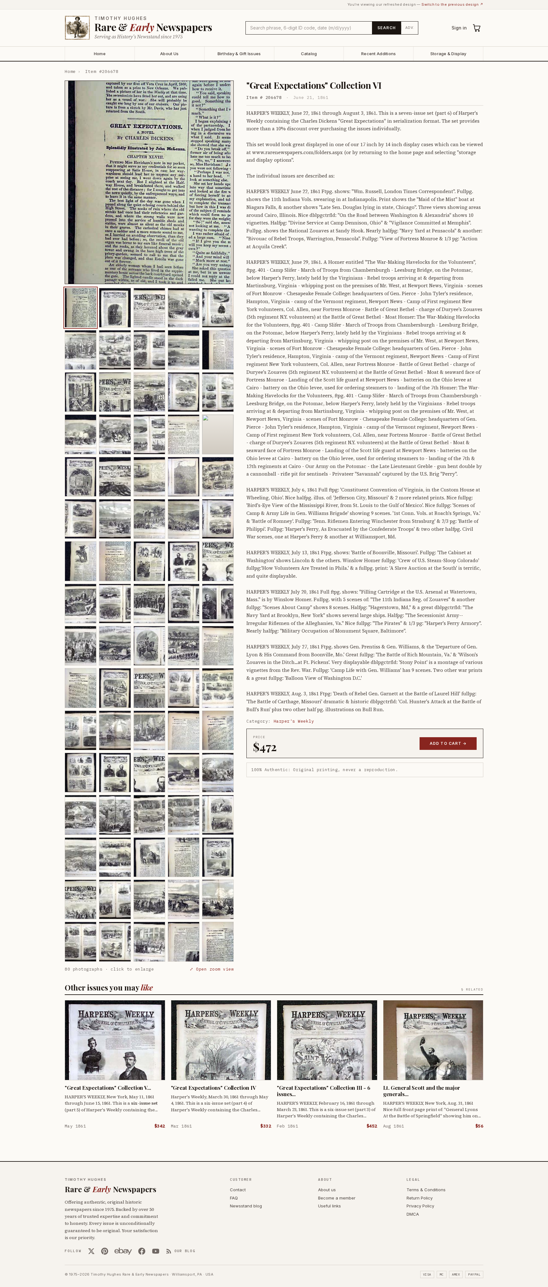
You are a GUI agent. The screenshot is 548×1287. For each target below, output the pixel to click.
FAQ (234, 1197)
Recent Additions (378, 53)
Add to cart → (448, 743)
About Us (169, 53)
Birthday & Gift (239, 53)
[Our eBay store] (123, 1251)
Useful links (329, 1205)
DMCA (413, 1214)
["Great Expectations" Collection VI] (80, 308)
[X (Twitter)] (91, 1251)
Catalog (309, 53)
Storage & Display (448, 53)
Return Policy (420, 1197)
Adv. (409, 27)
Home (100, 53)
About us (327, 1189)
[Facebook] (141, 1251)
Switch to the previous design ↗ (452, 4)
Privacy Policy (420, 1205)
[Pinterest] (104, 1251)
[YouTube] (156, 1251)
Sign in (459, 27)
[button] (149, 182)
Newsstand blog (246, 1205)
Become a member (337, 1197)
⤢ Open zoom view (212, 969)
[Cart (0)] (477, 28)
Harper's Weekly (294, 721)
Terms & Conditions (426, 1189)
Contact (238, 1189)
